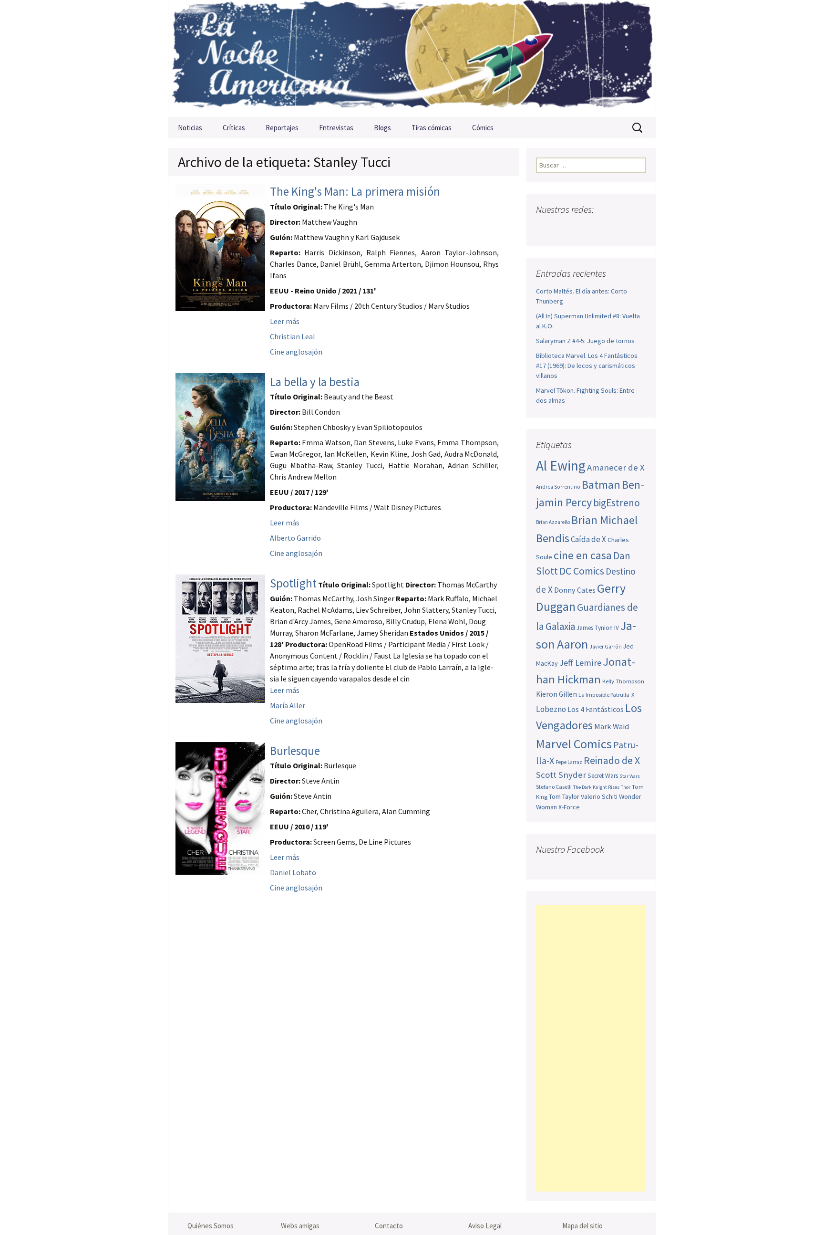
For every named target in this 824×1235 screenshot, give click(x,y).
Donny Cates (575, 590)
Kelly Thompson (623, 681)
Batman (601, 484)
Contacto (389, 1225)
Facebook (544, 228)
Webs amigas (300, 1225)
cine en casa (583, 555)
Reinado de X (612, 760)
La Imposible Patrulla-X (606, 694)
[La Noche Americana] (412, 58)
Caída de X (588, 539)
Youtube (581, 228)
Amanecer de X (616, 467)
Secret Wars (602, 776)
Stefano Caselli (554, 786)
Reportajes (282, 127)
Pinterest (600, 228)
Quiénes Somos (210, 1225)
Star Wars (629, 776)
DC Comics (581, 571)
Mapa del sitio (582, 1225)
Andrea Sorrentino (558, 486)
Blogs (382, 127)
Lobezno (551, 709)
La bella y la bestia (315, 381)
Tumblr (618, 228)
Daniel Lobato (293, 872)
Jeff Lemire (580, 662)
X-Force (569, 807)
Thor (625, 787)
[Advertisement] (591, 1048)
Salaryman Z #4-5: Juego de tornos (585, 340)
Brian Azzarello (553, 522)
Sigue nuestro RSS (637, 228)
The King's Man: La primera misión (355, 191)
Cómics (483, 127)
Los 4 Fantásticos (595, 709)
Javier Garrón (605, 646)
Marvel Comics (574, 744)
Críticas (234, 127)
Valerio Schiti (599, 796)
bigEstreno (616, 502)
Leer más (284, 321)
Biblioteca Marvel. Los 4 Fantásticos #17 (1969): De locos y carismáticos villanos (587, 365)
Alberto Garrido (295, 538)
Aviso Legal (485, 1225)
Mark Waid (611, 727)
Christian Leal (292, 336)
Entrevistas (336, 127)
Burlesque (295, 750)
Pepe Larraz (569, 762)
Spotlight (293, 583)
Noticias (190, 127)
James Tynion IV (598, 628)
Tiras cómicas (432, 127)
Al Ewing (561, 465)
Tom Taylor (564, 796)
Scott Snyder (561, 774)
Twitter (563, 228)
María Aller (287, 705)
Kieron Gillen (556, 694)
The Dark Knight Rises (596, 787)
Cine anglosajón (296, 351)
